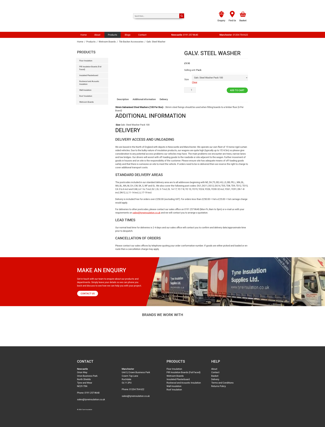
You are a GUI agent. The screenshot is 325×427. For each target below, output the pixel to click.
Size (186, 79)
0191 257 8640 (190, 34)
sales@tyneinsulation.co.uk (146, 212)
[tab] (123, 99)
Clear (194, 82)
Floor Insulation (85, 61)
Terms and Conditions (222, 382)
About (97, 34)
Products (112, 34)
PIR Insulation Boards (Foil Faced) (90, 68)
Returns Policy (218, 386)
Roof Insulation (85, 96)
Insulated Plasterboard (88, 75)
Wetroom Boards (107, 41)
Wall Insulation (85, 90)
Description (123, 99)
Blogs (128, 34)
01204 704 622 (240, 34)
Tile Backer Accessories (131, 41)
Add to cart (237, 90)
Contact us (88, 293)
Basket (214, 376)
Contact (142, 34)
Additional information (144, 99)
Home (83, 34)
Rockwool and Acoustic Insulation (89, 82)
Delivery (164, 99)
